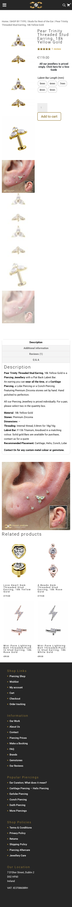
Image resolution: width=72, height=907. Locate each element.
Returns (14, 838)
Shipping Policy (18, 844)
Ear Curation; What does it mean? (28, 782)
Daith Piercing (17, 805)
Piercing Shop (17, 676)
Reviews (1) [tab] (36, 354)
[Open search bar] (64, 5)
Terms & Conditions (21, 827)
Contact (14, 732)
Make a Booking (19, 743)
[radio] (42, 83)
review (56, 48)
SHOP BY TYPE (18, 21)
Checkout (15, 698)
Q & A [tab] (36, 359)
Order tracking (17, 704)
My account (16, 687)
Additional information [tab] (36, 348)
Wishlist (14, 681)
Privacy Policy (17, 833)
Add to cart (49, 116)
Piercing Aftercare (20, 850)
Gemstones (16, 760)
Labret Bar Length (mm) (51, 77)
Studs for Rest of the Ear (41, 21)
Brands (13, 754)
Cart (12, 692)
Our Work (15, 721)
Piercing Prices (18, 737)
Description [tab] (35, 342)
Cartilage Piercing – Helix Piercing (29, 788)
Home (5, 21)
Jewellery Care (18, 855)
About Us (15, 726)
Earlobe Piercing (19, 793)
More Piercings (18, 810)
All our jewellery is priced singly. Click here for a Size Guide (53, 66)
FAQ (12, 749)
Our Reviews (16, 765)
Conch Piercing (18, 799)
